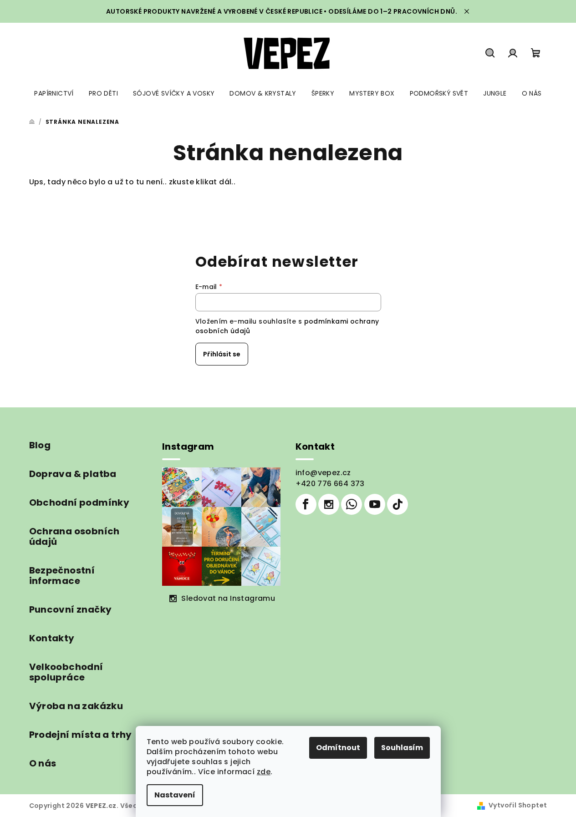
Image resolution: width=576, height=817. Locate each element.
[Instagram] (328, 504)
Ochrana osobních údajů (74, 536)
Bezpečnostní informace (62, 575)
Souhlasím (402, 747)
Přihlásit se (221, 354)
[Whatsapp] (351, 504)
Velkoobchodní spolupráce (66, 672)
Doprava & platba (73, 473)
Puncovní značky (70, 609)
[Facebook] (306, 504)
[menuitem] (54, 93)
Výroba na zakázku (76, 706)
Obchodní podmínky (79, 502)
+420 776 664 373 (330, 483)
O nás (42, 763)
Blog (40, 445)
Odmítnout (338, 747)
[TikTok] (397, 504)
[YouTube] (374, 504)
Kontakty (52, 638)
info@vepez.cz (323, 472)
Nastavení (174, 795)
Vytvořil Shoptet (518, 805)
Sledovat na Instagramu (228, 598)
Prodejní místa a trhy (80, 734)
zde (263, 771)
